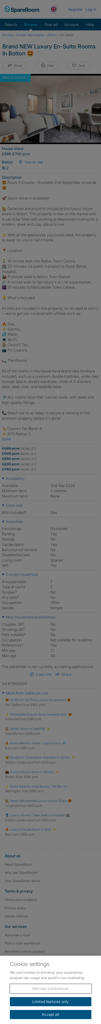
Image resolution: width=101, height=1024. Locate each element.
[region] (50, 990)
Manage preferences (50, 988)
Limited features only (50, 1001)
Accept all (50, 1014)
